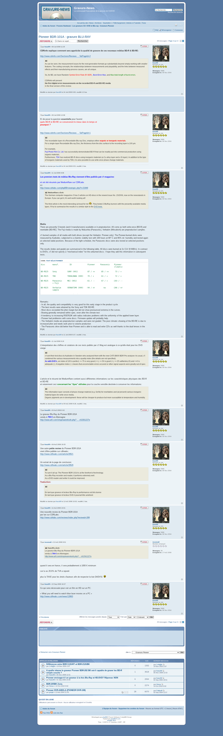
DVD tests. (98, 207)
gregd (51, 692)
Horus (51, 686)
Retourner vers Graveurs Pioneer (53, 652)
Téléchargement (119, 23)
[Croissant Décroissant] (145, 617)
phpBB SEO (111, 720)
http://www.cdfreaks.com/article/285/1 (56, 454)
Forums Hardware (64, 26)
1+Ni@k (52, 666)
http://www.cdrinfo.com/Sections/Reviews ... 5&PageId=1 (65, 133)
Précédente (45, 617)
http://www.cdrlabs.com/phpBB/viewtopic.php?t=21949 (64, 188)
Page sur (173, 41)
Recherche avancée (175, 12)
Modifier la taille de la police (180, 25)
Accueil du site (82, 23)
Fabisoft (159, 690)
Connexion (179, 30)
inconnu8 (48, 542)
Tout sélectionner (54, 261)
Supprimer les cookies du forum (131, 708)
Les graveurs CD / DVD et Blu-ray (85, 26)
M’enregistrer (167, 30)
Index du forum (49, 26)
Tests (144, 23)
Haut (182, 94)
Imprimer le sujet (176, 25)
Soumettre (107, 23)
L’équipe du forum (109, 708)
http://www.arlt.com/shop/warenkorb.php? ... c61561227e (65, 420)
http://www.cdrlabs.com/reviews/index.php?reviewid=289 (65, 517)
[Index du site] (56, 12)
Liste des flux (58, 713)
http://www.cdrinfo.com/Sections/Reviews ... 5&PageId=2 (65, 56)
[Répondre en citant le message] (144, 46)
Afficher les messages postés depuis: (93, 617)
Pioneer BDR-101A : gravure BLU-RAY (65, 36)
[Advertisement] (111, 104)
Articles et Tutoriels (133, 23)
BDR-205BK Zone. (54, 684)
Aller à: (128, 652)
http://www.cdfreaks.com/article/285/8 (56, 465)
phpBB (104, 717)
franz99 (47, 47)
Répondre (42, 40)
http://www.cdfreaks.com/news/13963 (56, 596)
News (91, 23)
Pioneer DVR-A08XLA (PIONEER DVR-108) (66, 690)
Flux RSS (46, 713)
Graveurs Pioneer (107, 26)
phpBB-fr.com (115, 719)
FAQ (157, 30)
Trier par (123, 617)
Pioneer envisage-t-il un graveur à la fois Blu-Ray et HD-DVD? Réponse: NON (82, 678)
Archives (98, 23)
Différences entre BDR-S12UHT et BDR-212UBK (68, 664)
